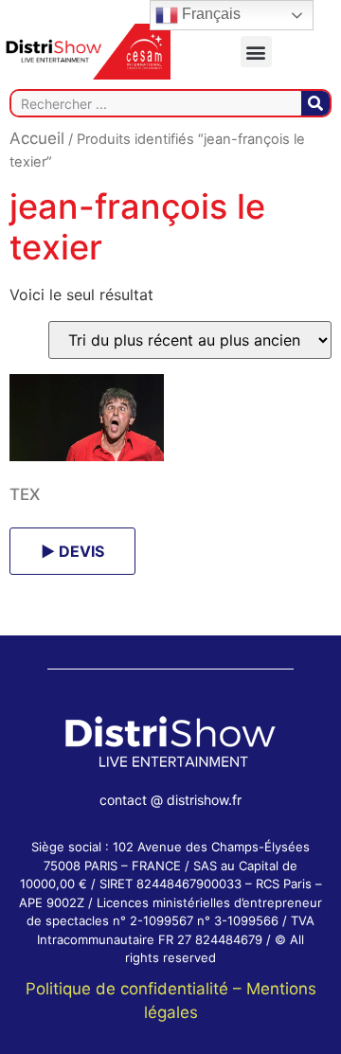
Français (209, 14)
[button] (256, 51)
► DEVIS (72, 551)
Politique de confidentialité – (136, 988)
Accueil (36, 138)
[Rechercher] (315, 103)
